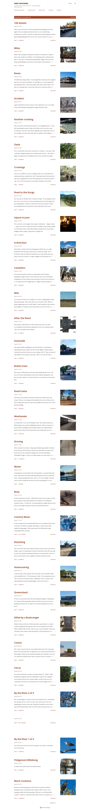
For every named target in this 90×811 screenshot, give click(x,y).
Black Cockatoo (22, 780)
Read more (53, 40)
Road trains (20, 391)
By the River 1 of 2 (24, 739)
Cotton (18, 642)
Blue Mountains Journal (19, 10)
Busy (16, 491)
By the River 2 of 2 (24, 692)
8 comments (21, 136)
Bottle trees (20, 365)
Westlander (20, 416)
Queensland (21, 592)
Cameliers (19, 267)
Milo (16, 292)
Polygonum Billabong (26, 759)
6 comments (21, 90)
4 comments (21, 159)
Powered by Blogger (45, 807)
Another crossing (23, 119)
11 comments (21, 458)
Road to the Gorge (24, 192)
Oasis (17, 144)
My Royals (59, 10)
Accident (19, 98)
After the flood (22, 318)
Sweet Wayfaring (21, 3)
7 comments (21, 751)
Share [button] (15, 40)
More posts (53, 803)
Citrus (17, 667)
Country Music (22, 516)
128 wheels (20, 22)
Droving (18, 441)
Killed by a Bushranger (26, 617)
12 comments (21, 798)
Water (17, 466)
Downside (19, 340)
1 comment (20, 184)
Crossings (19, 167)
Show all (72, 17)
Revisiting (19, 542)
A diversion (20, 242)
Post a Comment (22, 534)
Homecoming (21, 567)
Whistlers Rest (42, 10)
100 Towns (51, 10)
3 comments (21, 40)
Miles (17, 48)
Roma (17, 73)
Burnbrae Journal (31, 10)
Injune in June (22, 217)
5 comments (21, 65)
